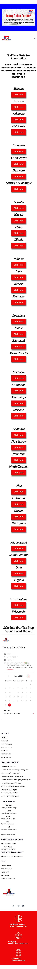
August (16, 676)
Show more (10, 669)
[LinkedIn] (23, 906)
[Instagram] (18, 906)
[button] (34, 38)
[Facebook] (13, 906)
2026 (21, 676)
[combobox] (19, 714)
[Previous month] (9, 676)
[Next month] (28, 676)
